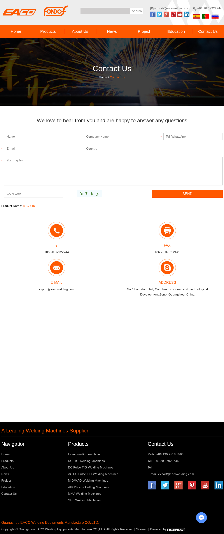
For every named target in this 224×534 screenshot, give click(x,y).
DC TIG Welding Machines (86, 461)
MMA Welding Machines (84, 493)
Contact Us (208, 31)
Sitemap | (143, 529)
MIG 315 (29, 205)
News (112, 31)
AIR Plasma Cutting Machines (88, 487)
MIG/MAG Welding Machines (88, 480)
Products (48, 31)
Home (16, 31)
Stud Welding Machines (84, 500)
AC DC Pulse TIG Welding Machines (93, 474)
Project (144, 31)
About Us (80, 31)
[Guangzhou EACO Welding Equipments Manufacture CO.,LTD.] (35, 10)
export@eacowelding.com (172, 8)
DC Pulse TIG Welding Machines (90, 467)
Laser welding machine (84, 454)
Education (176, 31)
